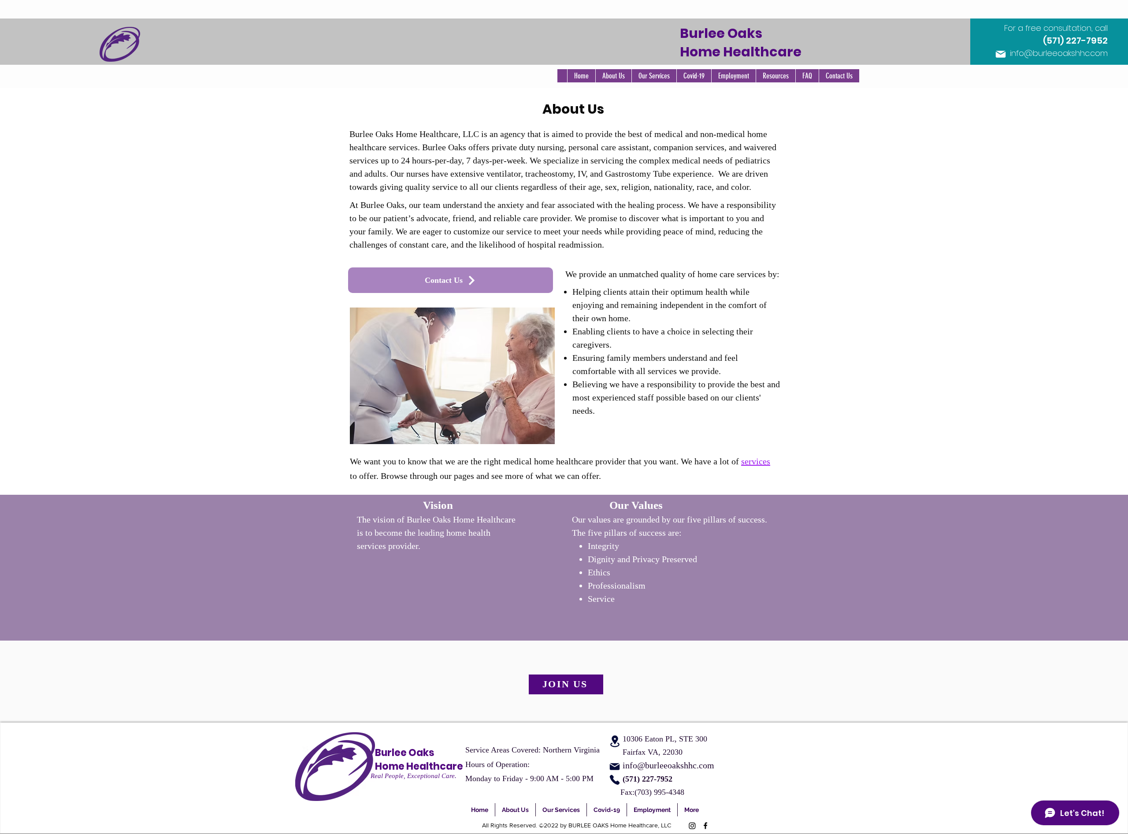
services (755, 461)
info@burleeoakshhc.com (1059, 53)
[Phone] (614, 780)
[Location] (614, 741)
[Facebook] (705, 825)
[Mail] (1000, 54)
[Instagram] (692, 825)
